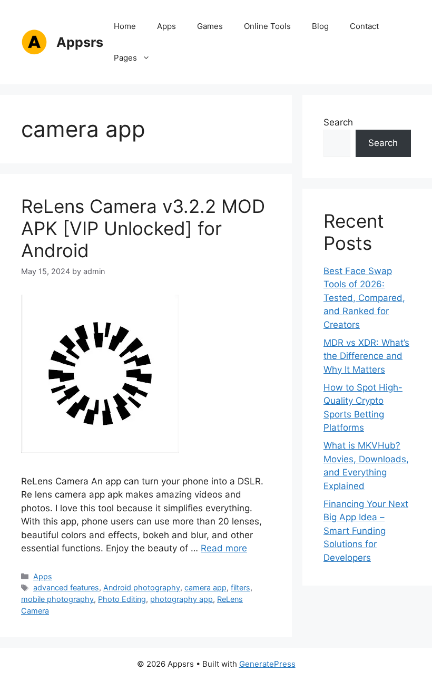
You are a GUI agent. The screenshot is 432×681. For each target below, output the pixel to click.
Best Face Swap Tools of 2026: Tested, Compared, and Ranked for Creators (364, 298)
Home (125, 26)
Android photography (141, 587)
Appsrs (79, 42)
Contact (364, 26)
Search (338, 122)
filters (240, 587)
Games (210, 26)
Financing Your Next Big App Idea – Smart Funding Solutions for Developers (365, 531)
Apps (166, 26)
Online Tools (267, 26)
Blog (320, 26)
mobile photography (57, 599)
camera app (205, 587)
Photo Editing (122, 599)
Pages (125, 58)
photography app (181, 599)
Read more (224, 548)
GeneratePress (267, 664)
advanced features (66, 587)
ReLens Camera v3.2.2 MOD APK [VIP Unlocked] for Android (143, 228)
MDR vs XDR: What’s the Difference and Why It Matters (366, 356)
